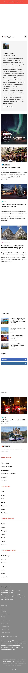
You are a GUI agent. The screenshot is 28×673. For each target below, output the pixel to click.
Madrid (3, 502)
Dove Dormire (5, 629)
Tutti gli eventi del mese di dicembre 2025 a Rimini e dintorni (17, 337)
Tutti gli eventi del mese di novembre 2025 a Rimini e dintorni (17, 345)
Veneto (3, 573)
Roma (2, 491)
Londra (3, 495)
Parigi (2, 498)
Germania (4, 545)
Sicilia (3, 570)
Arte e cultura (5, 463)
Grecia (3, 523)
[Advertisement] (14, 19)
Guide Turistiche (5, 621)
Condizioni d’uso (5, 614)
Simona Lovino (8, 54)
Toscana (3, 559)
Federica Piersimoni (8, 661)
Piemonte (4, 563)
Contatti (3, 617)
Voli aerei (3, 480)
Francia (3, 538)
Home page (4, 605)
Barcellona (4, 513)
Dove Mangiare (5, 626)
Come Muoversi (5, 632)
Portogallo (4, 531)
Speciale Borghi (5, 470)
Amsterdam (4, 505)
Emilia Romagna (6, 556)
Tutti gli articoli (8, 107)
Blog (2, 608)
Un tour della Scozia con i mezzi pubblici (11, 449)
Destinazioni (4, 624)
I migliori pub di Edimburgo (10, 167)
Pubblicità (3, 611)
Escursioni (4, 477)
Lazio (2, 566)
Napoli (3, 509)
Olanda (3, 534)
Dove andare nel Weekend (8, 473)
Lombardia (4, 577)
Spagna (3, 527)
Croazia (3, 541)
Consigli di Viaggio (6, 466)
